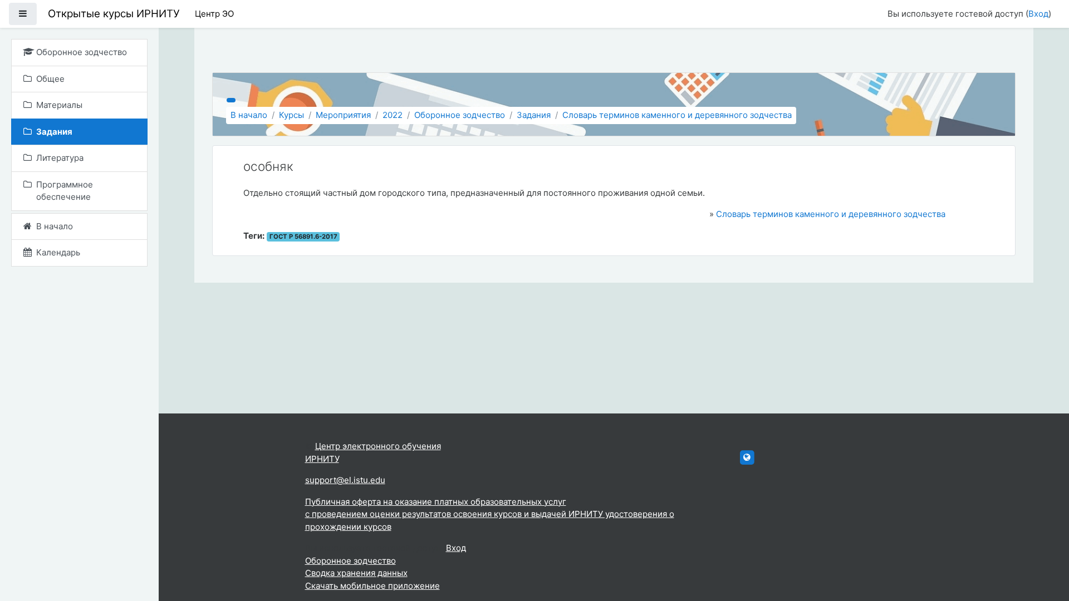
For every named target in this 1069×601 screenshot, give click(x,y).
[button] (1044, 546)
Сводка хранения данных (356, 573)
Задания (534, 115)
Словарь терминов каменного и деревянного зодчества (677, 115)
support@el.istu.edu (345, 480)
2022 (393, 115)
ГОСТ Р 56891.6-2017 (303, 236)
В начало (249, 115)
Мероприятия (343, 115)
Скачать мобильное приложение (372, 585)
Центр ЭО (214, 13)
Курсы (291, 115)
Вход (1038, 13)
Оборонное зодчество (459, 115)
